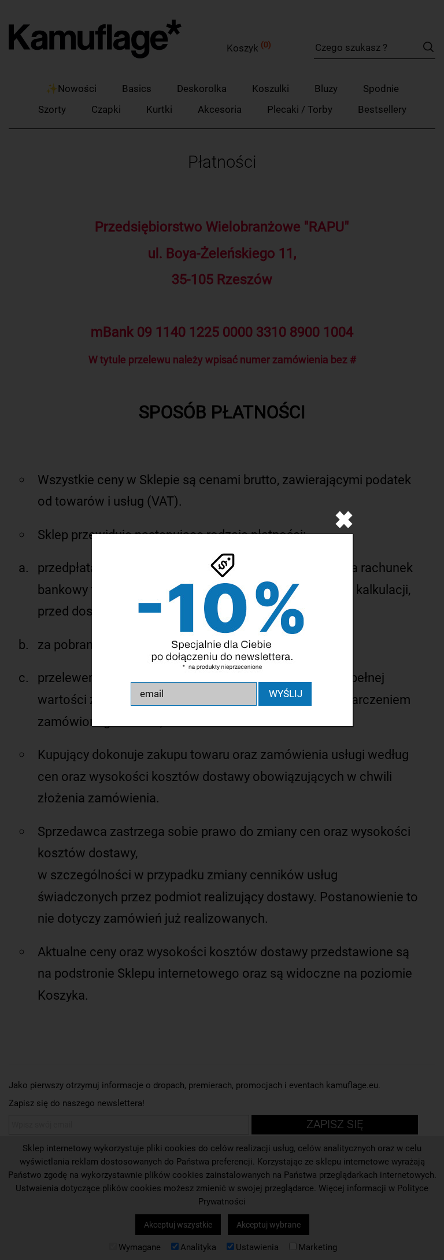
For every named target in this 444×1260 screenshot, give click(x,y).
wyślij (285, 693)
